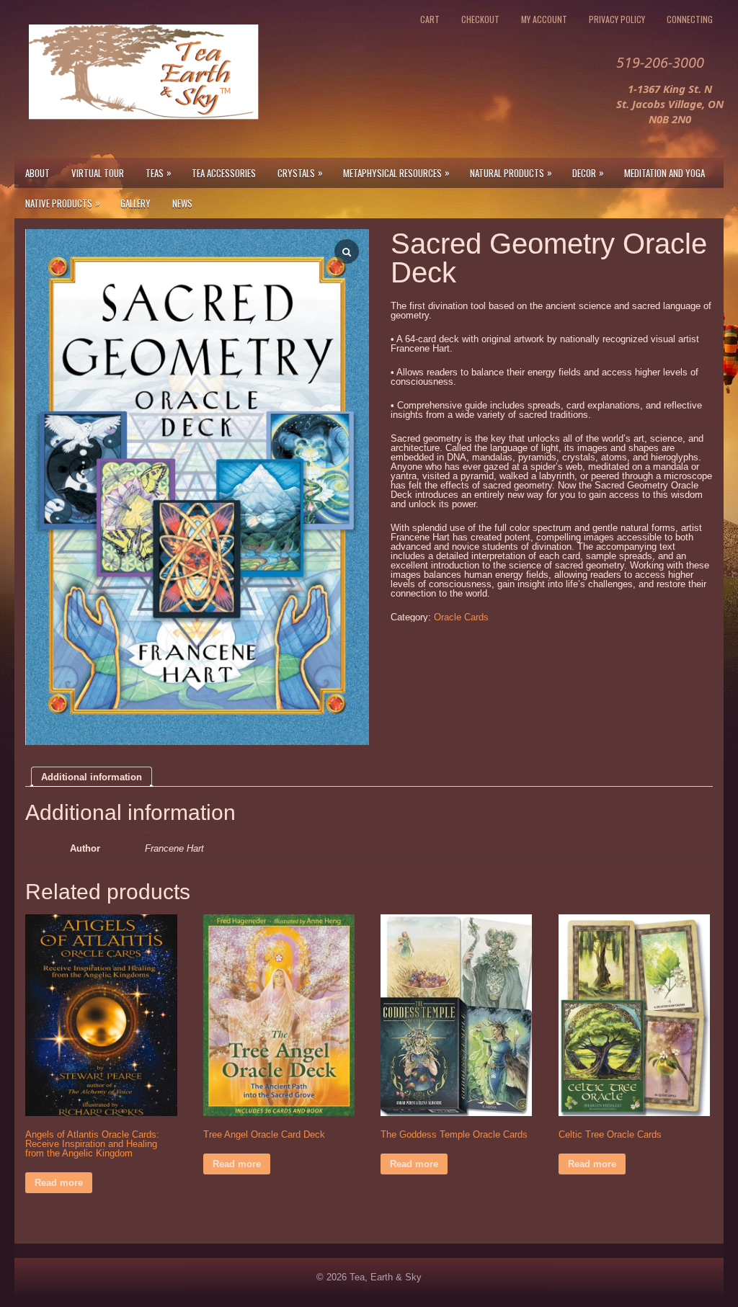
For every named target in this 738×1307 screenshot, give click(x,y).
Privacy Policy (617, 19)
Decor (588, 172)
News (182, 203)
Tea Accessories (224, 173)
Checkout (480, 19)
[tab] (91, 777)
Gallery (135, 203)
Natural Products (511, 172)
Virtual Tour (97, 173)
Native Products (62, 202)
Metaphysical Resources (396, 172)
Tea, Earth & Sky (386, 1277)
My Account (544, 19)
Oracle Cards (461, 617)
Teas (159, 172)
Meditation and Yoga (664, 173)
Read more (59, 1182)
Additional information (91, 777)
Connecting (690, 19)
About (37, 173)
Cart (430, 19)
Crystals (300, 172)
